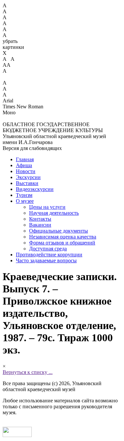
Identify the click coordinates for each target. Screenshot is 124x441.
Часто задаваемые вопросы (46, 260)
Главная (25, 159)
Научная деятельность (54, 213)
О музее (25, 201)
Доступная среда (48, 248)
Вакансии (40, 225)
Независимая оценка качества (62, 236)
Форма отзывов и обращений (62, 242)
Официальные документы (58, 231)
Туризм (24, 195)
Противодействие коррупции (49, 254)
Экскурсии (28, 177)
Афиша (24, 165)
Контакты (40, 219)
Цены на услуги (47, 207)
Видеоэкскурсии (35, 189)
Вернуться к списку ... (28, 372)
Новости (25, 171)
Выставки (27, 183)
